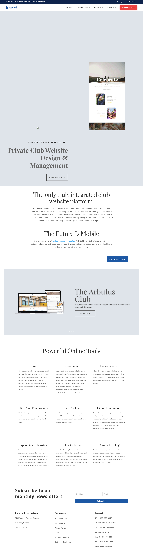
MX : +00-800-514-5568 (104, 542)
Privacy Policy (60, 528)
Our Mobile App (117, 259)
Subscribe (101, 501)
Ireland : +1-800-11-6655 (104, 527)
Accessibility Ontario (63, 537)
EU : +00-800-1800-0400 (105, 523)
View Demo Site (57, 177)
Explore (85, 313)
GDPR (57, 533)
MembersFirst (131, 2)
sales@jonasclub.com (103, 546)
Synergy (119, 2)
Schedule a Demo (128, 7)
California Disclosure (63, 542)
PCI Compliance (61, 518)
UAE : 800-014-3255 (103, 532)
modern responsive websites (63, 241)
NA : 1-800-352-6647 (103, 518)
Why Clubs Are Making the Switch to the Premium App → (26, 2)
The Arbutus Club (95, 295)
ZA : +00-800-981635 (103, 537)
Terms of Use (60, 523)
